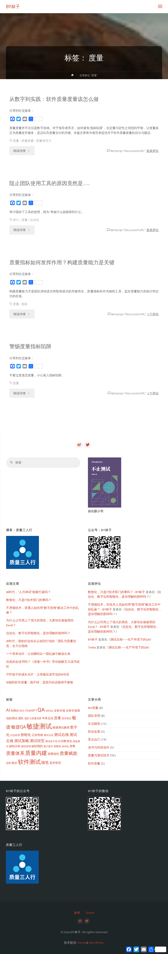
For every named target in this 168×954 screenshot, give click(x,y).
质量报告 (53, 754)
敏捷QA (18, 727)
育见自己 (94, 739)
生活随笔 (94, 723)
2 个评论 (153, 314)
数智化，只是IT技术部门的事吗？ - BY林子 (116, 592)
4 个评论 (153, 393)
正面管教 (37, 735)
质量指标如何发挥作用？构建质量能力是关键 (61, 262)
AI (8, 710)
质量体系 (15, 753)
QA (41, 709)
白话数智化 (65, 741)
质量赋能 (68, 753)
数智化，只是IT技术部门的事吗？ (28, 600)
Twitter (89, 912)
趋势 (8, 763)
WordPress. (96, 942)
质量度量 (27, 140)
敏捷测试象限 (61, 727)
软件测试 (29, 762)
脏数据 (57, 746)
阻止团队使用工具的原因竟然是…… (49, 183)
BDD (21, 710)
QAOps (49, 710)
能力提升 (48, 746)
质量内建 (36, 753)
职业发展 (94, 731)
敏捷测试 (39, 726)
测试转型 (37, 741)
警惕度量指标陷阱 (30, 346)
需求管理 (55, 763)
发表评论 (152, 151)
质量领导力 (43, 140)
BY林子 (13, 6)
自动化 (34, 220)
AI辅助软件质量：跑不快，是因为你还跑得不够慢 (39, 682)
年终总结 (47, 718)
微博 (77, 912)
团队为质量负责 (32, 718)
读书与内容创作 (98, 747)
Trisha (92, 647)
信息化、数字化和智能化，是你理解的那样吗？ (38, 633)
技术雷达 (66, 718)
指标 (24, 304)
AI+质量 (93, 708)
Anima (81, 942)
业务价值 (59, 710)
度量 (16, 140)
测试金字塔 (51, 741)
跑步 (14, 763)
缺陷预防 (37, 746)
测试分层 (48, 735)
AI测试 (14, 710)
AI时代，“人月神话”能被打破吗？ (28, 592)
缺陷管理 (26, 746)
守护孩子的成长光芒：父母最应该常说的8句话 (37, 674)
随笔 (45, 762)
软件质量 (94, 763)
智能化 (26, 735)
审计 (16, 220)
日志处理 (15, 735)
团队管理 (94, 715)
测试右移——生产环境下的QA (130, 639)
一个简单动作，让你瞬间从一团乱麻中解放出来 (38, 653)
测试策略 (21, 741)
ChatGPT (31, 710)
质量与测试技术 (98, 755)
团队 (21, 718)
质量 (72, 746)
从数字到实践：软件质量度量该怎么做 (54, 99)
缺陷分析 (15, 746)
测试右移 (61, 734)
